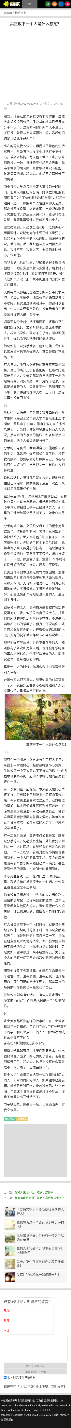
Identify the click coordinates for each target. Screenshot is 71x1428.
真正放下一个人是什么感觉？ (35, 24)
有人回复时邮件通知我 (21, 1377)
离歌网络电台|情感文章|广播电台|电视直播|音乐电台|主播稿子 (10, 4)
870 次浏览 (43, 103)
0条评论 (58, 103)
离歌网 (8, 12)
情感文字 (9, 1119)
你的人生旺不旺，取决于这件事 (34, 1192)
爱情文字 (22, 1119)
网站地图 (5, 1415)
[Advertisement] (35, 63)
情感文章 (20, 12)
